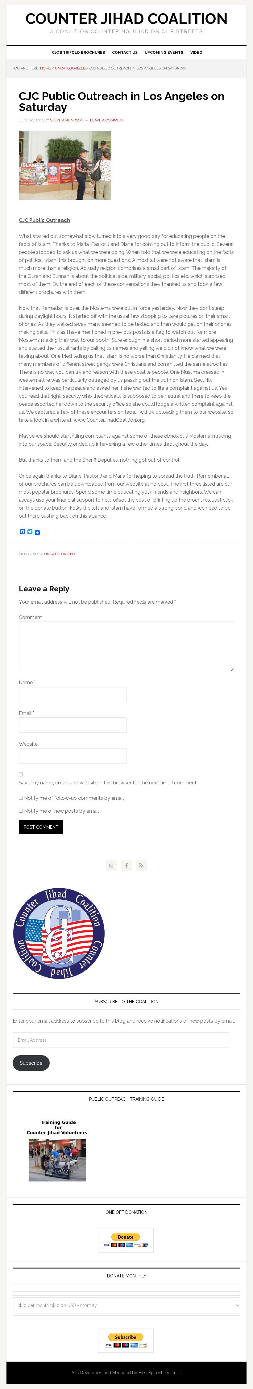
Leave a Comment (107, 120)
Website (28, 744)
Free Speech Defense (160, 1372)
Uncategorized (59, 554)
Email (26, 713)
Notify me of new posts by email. (62, 811)
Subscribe (31, 1063)
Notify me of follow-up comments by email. (74, 798)
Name (27, 682)
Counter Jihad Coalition (127, 18)
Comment (32, 617)
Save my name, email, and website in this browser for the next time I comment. (108, 783)
